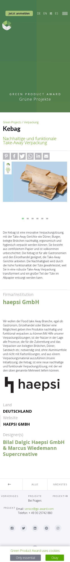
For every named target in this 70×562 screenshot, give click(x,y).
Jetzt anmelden (19, 13)
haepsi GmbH (16, 424)
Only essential (25, 558)
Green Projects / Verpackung (20, 122)
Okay (54, 558)
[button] (6, 156)
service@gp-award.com (39, 509)
